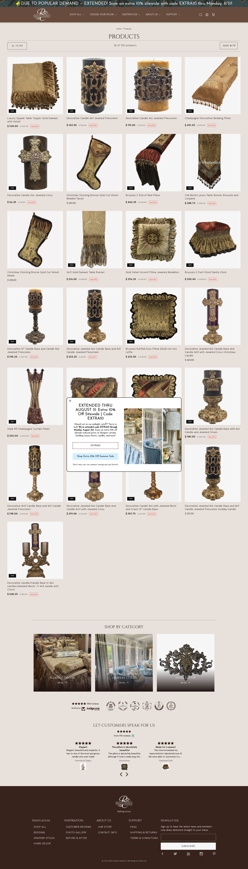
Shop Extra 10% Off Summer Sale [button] (95, 456)
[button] (95, 445)
